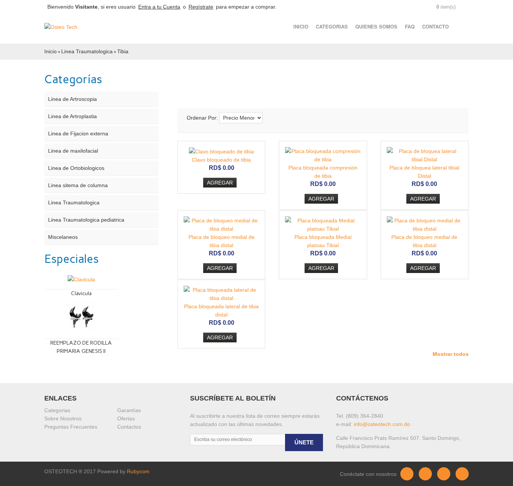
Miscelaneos (63, 237)
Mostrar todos (451, 354)
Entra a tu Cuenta (159, 7)
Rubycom (138, 471)
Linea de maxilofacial (73, 151)
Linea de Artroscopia (72, 99)
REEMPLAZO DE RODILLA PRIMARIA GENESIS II (81, 347)
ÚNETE (304, 442)
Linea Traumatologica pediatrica (86, 220)
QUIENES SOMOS (376, 26)
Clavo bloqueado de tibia (221, 160)
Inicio (50, 51)
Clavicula (81, 293)
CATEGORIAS (332, 26)
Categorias (57, 410)
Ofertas (126, 419)
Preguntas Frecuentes (70, 427)
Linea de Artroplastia (72, 116)
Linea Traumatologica (87, 51)
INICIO (300, 26)
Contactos (129, 427)
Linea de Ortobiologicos (76, 168)
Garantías (129, 410)
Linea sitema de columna (78, 185)
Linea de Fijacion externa (78, 133)
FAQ (410, 26)
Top (500, 477)
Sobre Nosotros (62, 419)
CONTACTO (435, 26)
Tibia (122, 51)
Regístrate (201, 7)
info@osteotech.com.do (382, 424)
